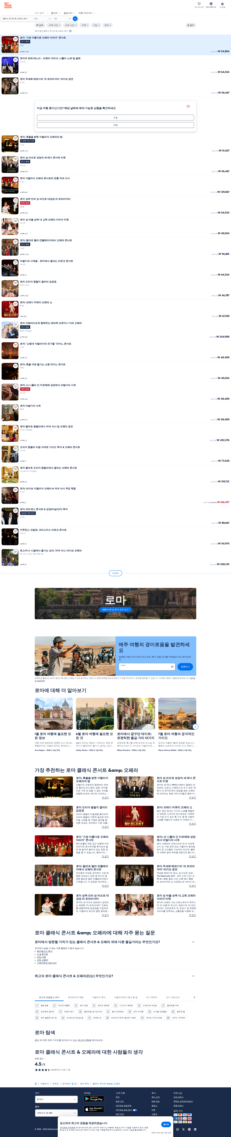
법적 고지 (120, 1101)
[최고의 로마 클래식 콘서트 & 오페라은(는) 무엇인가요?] (193, 976)
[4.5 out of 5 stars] (43, 1070)
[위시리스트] (199, 4)
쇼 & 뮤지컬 (42, 954)
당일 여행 (41, 957)
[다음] (195, 727)
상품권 (154, 1114)
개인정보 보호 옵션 (124, 1110)
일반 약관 (120, 1114)
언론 (153, 1110)
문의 (118, 1097)
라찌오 (55, 1084)
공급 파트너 (178, 1097)
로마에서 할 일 (69, 1084)
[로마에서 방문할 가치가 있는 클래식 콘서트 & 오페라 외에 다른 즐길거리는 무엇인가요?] (193, 942)
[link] (115, 45)
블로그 (154, 1106)
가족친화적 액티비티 (47, 963)
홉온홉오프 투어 (44, 951)
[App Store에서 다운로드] (94, 1109)
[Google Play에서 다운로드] (94, 1099)
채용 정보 (156, 1101)
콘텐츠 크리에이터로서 (183, 1101)
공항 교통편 (42, 960)
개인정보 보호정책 (123, 1106)
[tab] (49, 997)
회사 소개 (156, 1097)
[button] (115, 45)
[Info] (70, 31)
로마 (37, 1040)
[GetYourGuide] (8, 5)
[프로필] (222, 4)
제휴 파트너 (178, 1106)
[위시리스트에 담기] (15, 39)
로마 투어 (84, 1084)
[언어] (211, 4)
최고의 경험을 (84, 1040)
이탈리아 (44, 1084)
